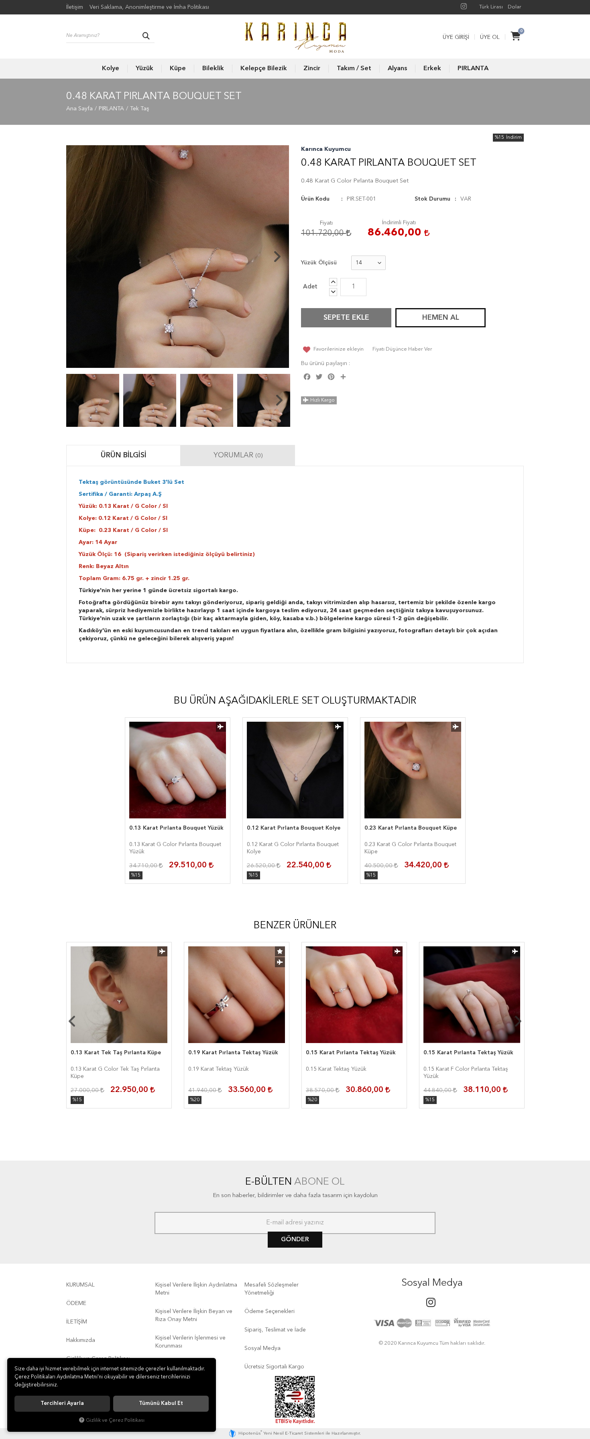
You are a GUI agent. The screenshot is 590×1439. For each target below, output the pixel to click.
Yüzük (144, 68)
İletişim (74, 7)
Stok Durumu (432, 199)
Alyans (397, 68)
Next (277, 257)
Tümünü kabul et (161, 1403)
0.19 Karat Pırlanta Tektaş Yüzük (233, 1052)
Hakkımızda (80, 1340)
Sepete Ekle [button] (346, 317)
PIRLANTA (473, 68)
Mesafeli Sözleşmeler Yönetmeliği (271, 1289)
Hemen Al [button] (440, 317)
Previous (78, 257)
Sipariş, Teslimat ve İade (275, 1330)
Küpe (178, 68)
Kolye (110, 68)
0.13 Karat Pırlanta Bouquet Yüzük (176, 828)
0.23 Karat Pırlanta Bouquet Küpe (410, 828)
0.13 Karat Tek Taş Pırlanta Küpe (116, 1052)
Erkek (432, 68)
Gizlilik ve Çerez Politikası (115, 1420)
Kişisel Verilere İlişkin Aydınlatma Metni (196, 1289)
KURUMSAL (80, 1285)
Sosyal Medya (262, 1348)
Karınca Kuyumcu (326, 149)
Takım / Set (354, 68)
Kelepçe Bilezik (263, 68)
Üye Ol (490, 37)
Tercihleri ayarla (62, 1403)
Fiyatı (326, 223)
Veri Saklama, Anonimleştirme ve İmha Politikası (149, 7)
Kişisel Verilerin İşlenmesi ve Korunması (190, 1342)
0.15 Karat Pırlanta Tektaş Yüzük (351, 1052)
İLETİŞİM (76, 1322)
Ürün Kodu (315, 199)
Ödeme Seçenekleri (269, 1311)
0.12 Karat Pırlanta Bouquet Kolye (293, 828)
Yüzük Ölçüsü (319, 263)
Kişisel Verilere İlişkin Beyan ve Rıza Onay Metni (193, 1315)
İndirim (514, 137)
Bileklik (213, 68)
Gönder (295, 1239)
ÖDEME (76, 1303)
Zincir (311, 68)
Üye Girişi (456, 37)
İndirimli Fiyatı (399, 222)
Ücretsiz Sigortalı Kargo (274, 1367)
